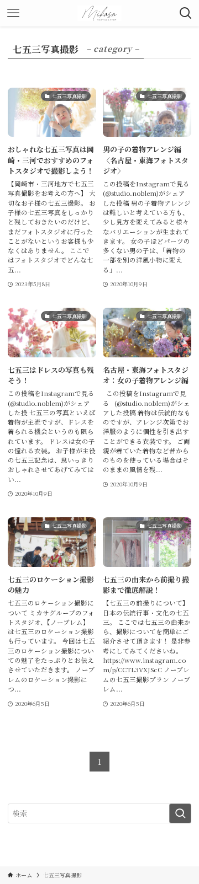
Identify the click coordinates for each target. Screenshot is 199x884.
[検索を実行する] (180, 813)
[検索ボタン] (185, 13)
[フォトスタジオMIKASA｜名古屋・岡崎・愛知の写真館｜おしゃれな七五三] (99, 13)
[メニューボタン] (13, 13)
